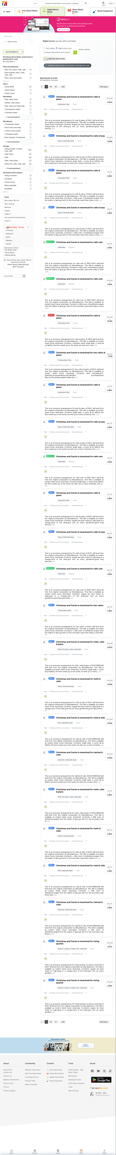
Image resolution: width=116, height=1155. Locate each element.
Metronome (72, 1076)
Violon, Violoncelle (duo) (66, 686)
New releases (9, 204)
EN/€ (110, 3)
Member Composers (32, 1070)
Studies (7, 211)
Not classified (9, 61)
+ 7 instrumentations (12, 117)
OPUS (81, 1153)
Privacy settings (9, 1091)
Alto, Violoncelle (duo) (65, 723)
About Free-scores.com (7, 1071)
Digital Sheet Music (57, 1077)
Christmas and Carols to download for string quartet (77, 942)
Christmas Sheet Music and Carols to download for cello (68, 65)
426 (63, 87)
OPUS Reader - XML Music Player (75, 1071)
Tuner (70, 1087)
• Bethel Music (10, 255)
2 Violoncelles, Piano (64, 360)
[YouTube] (98, 1071)
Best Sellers (9, 200)
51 (56, 87)
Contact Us (7, 1076)
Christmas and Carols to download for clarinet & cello (79, 753)
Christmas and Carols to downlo (59, 109)
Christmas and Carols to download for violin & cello (78, 680)
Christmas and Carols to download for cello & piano (78, 98)
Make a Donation (31, 1084)
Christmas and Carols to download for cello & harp (80, 136)
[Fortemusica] (92, 1094)
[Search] (75, 52)
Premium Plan (30, 1081)
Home (7, 197)
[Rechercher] (85, 3)
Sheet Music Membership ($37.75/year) (18, 265)
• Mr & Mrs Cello (10, 250)
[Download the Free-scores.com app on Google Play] (101, 1080)
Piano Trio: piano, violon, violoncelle (69, 649)
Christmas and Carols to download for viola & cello (80, 718)
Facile (75, 104)
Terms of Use (8, 1083)
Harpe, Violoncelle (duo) (66, 141)
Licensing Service (31, 1077)
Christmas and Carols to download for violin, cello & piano (80, 643)
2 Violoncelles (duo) (64, 610)
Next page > (104, 87)
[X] (104, 1071)
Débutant (71, 247)
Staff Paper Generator (76, 1083)
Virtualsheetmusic (77, 109)
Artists (7, 221)
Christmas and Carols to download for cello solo (79, 242)
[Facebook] (92, 1071)
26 (51, 87)
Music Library (12, 41)
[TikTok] (110, 1071)
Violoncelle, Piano (63, 104)
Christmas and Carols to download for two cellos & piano (80, 353)
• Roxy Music (9, 253)
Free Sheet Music (56, 1070)
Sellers (7, 214)
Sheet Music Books (57, 1073)
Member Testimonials (11, 1080)
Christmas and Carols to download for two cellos (79, 605)
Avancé (75, 323)
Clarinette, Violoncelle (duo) (67, 760)
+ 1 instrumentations (12, 142)
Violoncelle (61, 247)
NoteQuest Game (74, 1080)
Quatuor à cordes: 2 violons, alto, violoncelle (72, 949)
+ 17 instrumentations (12, 168)
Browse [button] (35, 1153)
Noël (45, 109)
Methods (8, 207)
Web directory (73, 1091)
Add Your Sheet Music (33, 1073)
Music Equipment (56, 1081)
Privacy (6, 1087)
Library (58, 1153)
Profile (104, 1153)
